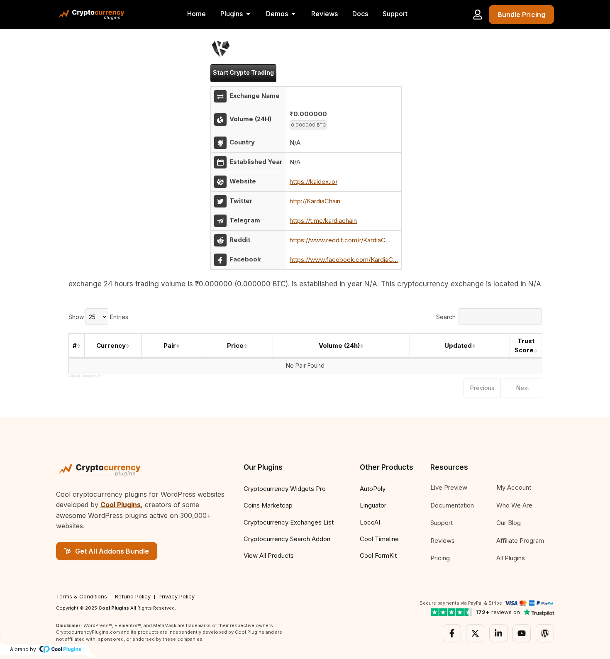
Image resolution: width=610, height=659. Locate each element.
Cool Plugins (120, 504)
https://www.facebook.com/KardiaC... (344, 260)
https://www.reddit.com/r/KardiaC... (340, 240)
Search (446, 316)
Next (522, 387)
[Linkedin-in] (498, 633)
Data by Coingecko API (86, 375)
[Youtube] (521, 633)
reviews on (498, 612)
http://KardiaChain (315, 201)
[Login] (478, 15)
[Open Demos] (293, 14)
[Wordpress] (545, 633)
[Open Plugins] (248, 14)
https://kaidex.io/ (313, 181)
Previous (482, 387)
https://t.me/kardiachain (323, 221)
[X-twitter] (475, 633)
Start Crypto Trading (243, 72)
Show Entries (98, 316)
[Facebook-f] (452, 633)
